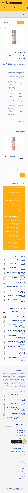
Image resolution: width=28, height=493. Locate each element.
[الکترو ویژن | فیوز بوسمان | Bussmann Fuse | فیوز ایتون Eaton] (14, 3)
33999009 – (20, 435)
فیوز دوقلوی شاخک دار (13, 208)
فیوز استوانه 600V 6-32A (13, 195)
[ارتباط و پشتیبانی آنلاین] (24, 441)
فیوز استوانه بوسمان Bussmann (14, 64)
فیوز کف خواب (18, 240)
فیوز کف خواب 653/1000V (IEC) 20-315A (11, 243)
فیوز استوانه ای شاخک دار (13, 206)
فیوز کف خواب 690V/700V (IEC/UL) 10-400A (13, 247)
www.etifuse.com (17, 449)
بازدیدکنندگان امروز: (21, 465)
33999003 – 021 (19, 433)
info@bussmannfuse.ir (18, 446)
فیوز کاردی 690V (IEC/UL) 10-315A (12, 232)
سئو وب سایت (12, 488)
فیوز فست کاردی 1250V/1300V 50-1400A (11, 217)
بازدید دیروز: (22, 468)
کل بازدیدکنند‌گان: (21, 478)
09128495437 (13, 443)
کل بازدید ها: (22, 475)
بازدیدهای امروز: (22, 461)
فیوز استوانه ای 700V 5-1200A (12, 203)
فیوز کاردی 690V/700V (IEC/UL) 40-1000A (13, 236)
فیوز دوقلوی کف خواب (14, 211)
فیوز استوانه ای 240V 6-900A (12, 200)
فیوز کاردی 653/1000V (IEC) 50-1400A (12, 224)
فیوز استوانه (18, 190)
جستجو (22, 175)
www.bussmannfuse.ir (16, 451)
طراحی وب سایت (20, 488)
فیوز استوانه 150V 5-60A (16, 63)
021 (17, 435)
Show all (5, 22)
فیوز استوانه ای (18, 198)
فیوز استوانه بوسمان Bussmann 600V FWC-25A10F (14, 157)
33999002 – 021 (19, 430)
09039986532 (15, 438)
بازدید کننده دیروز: (21, 471)
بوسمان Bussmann (19, 187)
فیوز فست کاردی (17, 214)
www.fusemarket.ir (17, 454)
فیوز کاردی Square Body (16, 221)
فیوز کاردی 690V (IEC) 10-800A (12, 228)
